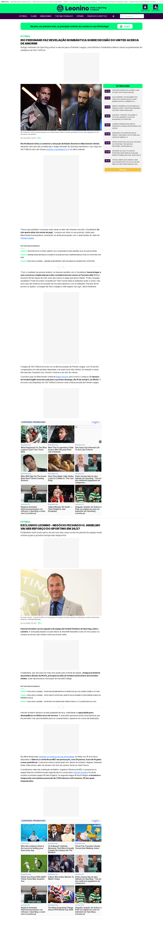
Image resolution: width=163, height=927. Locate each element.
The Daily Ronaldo (64, 16)
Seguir (126, 26)
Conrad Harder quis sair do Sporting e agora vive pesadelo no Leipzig (126, 126)
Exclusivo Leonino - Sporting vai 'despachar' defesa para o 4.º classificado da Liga (61, 701)
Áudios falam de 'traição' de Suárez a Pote (113, 2)
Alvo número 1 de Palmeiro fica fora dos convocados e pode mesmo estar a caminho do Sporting (125, 99)
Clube (34, 16)
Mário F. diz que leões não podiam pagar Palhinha (80, 2)
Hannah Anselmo (81, 772)
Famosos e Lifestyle (97, 16)
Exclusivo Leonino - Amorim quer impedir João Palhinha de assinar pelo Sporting (61, 261)
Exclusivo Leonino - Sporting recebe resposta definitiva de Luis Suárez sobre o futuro (63, 691)
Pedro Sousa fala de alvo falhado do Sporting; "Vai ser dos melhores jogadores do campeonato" (126, 144)
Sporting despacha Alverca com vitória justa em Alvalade (125, 91)
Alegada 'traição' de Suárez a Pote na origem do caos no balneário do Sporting (125, 117)
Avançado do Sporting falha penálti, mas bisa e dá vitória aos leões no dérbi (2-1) (126, 135)
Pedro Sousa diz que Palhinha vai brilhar (143, 2)
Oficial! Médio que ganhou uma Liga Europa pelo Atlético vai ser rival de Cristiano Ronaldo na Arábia (126, 162)
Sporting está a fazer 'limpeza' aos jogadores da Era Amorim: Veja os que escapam (62, 251)
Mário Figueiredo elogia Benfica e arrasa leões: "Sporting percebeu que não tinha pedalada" (126, 108)
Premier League (27, 238)
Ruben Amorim (62, 376)
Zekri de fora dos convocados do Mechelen (47, 2)
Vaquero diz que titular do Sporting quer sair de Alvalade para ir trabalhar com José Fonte (126, 153)
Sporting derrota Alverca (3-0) (21, 2)
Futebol (23, 16)
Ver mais (122, 170)
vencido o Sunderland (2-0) (58, 149)
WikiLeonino (45, 16)
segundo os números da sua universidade (56, 756)
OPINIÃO (80, 16)
